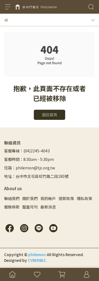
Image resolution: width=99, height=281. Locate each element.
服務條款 (12, 207)
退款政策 (66, 198)
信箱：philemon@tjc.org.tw (29, 167)
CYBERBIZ (37, 260)
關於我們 (30, 198)
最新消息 (48, 207)
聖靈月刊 (30, 207)
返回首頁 (49, 114)
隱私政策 (84, 198)
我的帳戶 (48, 198)
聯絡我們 (12, 198)
